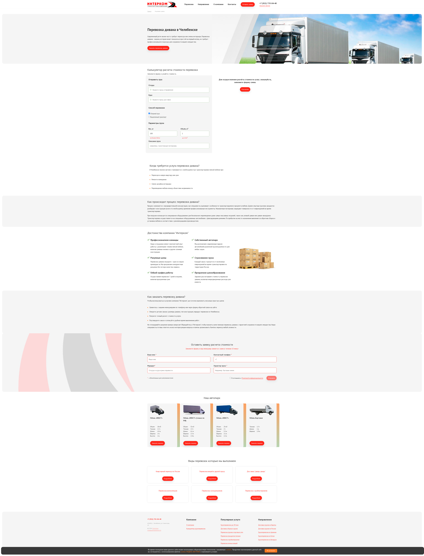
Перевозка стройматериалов (230, 540)
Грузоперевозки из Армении (267, 532)
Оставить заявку (247, 4)
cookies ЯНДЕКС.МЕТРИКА (190, 552)
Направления (203, 4)
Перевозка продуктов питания (230, 536)
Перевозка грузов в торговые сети (232, 532)
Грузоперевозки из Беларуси (267, 540)
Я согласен (271, 551)
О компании (218, 4)
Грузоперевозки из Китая (266, 536)
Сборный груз (155, 114)
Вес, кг (151, 129)
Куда (150, 95)
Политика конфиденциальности (154, 529)
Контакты (232, 4)
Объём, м (184, 129)
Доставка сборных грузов (229, 529)
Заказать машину (157, 443)
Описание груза (155, 141)
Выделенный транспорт (158, 117)
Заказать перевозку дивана (158, 48)
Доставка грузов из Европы (267, 525)
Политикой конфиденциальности (252, 378)
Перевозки (188, 4)
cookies (228, 549)
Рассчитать (245, 89)
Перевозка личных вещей (229, 543)
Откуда (151, 85)
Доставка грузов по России (267, 529)
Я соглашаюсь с (247, 378)
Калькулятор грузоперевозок (195, 529)
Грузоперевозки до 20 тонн (229, 525)
